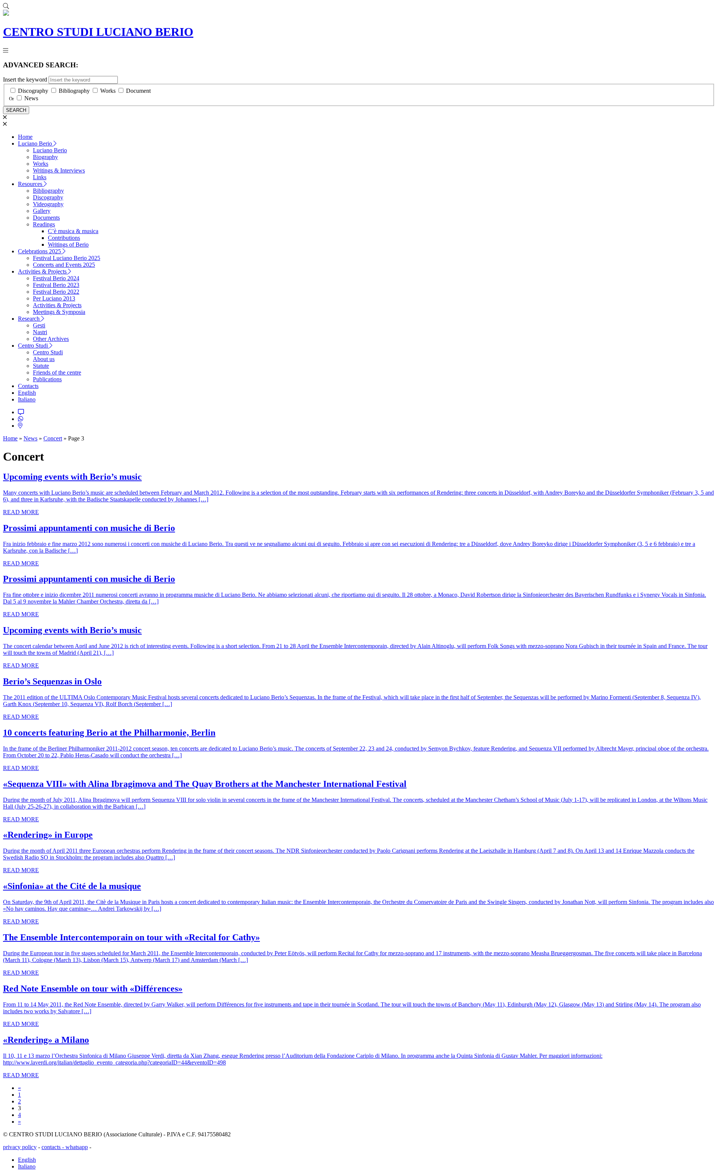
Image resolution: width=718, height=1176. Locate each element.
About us (44, 359)
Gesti (39, 325)
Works (108, 91)
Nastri (40, 332)
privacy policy (20, 1147)
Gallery (41, 211)
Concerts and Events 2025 (64, 265)
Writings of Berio (68, 244)
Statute (41, 366)
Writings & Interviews (59, 170)
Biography (45, 157)
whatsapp (76, 1147)
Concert (52, 438)
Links (39, 177)
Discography (33, 91)
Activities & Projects (43, 271)
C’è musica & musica (73, 231)
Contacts (28, 386)
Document (138, 91)
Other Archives (51, 339)
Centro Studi (33, 345)
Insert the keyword (25, 79)
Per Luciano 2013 (54, 298)
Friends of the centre (57, 372)
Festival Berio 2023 (56, 285)
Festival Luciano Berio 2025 (66, 258)
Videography (48, 204)
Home (25, 137)
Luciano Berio (35, 143)
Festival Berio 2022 (56, 291)
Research (29, 318)
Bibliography (74, 91)
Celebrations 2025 (40, 251)
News (31, 98)
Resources (31, 184)
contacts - (53, 1147)
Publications (47, 379)
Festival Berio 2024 (56, 278)
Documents (46, 217)
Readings (44, 224)
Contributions (64, 238)
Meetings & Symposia (59, 312)
